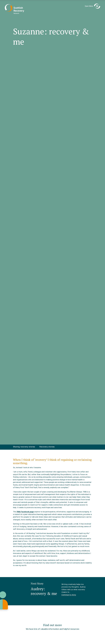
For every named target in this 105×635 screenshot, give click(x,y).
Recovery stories (47, 447)
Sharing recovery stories (24, 447)
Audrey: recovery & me (44, 591)
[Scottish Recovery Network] (14, 9)
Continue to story (69, 595)
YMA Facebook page (25, 512)
